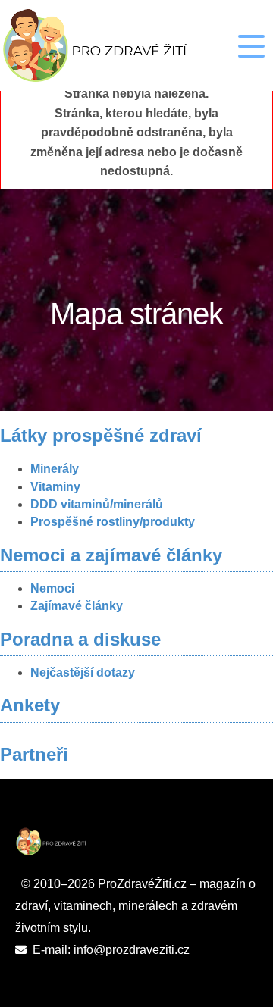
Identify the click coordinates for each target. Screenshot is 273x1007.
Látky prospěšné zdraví (101, 435)
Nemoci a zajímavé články (111, 555)
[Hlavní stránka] (115, 45)
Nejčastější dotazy (82, 672)
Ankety (30, 705)
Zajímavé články (76, 605)
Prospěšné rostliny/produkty (112, 521)
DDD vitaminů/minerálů (96, 504)
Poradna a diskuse (80, 639)
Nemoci (52, 588)
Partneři (34, 754)
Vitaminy (55, 486)
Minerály (54, 468)
